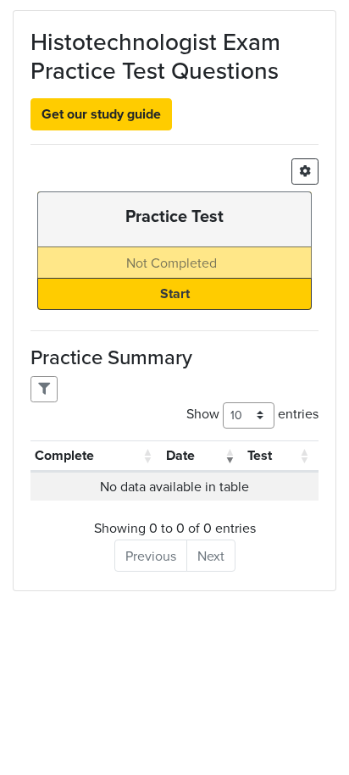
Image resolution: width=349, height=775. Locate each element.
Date (180, 455)
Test (259, 455)
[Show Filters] (44, 389)
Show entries (252, 413)
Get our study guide (101, 114)
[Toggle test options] (305, 171)
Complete (64, 455)
